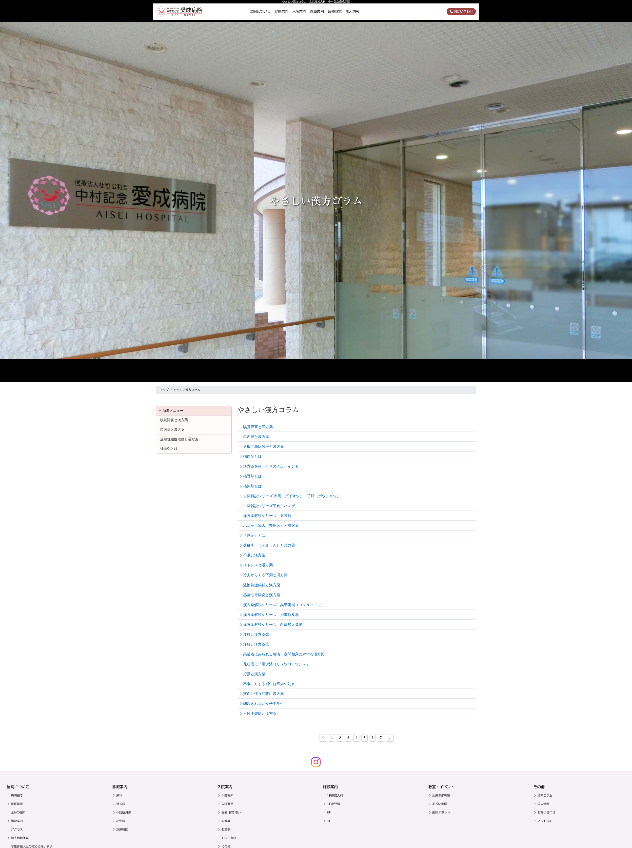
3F (329, 820)
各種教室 (335, 11)
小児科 (120, 820)
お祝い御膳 (228, 837)
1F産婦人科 (335, 795)
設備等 (225, 820)
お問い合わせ (463, 11)
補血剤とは (169, 449)
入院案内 (299, 11)
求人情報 (352, 11)
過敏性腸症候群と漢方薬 (179, 439)
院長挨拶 (17, 803)
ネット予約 (544, 820)
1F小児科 (333, 803)
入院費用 (227, 803)
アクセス (17, 829)
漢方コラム (544, 795)
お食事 (225, 829)
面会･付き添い (231, 812)
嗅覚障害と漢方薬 (174, 420)
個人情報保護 (20, 837)
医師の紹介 (18, 812)
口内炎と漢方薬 (172, 430)
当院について (260, 11)
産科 (119, 795)
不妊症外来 (123, 812)
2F (329, 812)
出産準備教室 (441, 795)
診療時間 (122, 829)
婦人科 (120, 803)
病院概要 (17, 795)
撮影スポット (441, 812)
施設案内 (317, 11)
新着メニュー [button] (173, 411)
